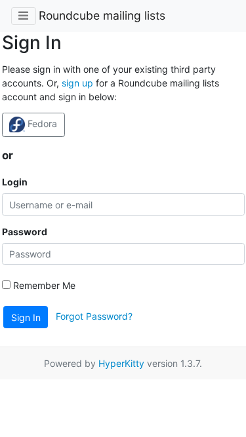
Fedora (41, 123)
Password (24, 231)
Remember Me (42, 285)
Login (15, 181)
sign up (77, 82)
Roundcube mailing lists (102, 15)
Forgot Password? (94, 316)
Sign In (26, 317)
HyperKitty (121, 363)
